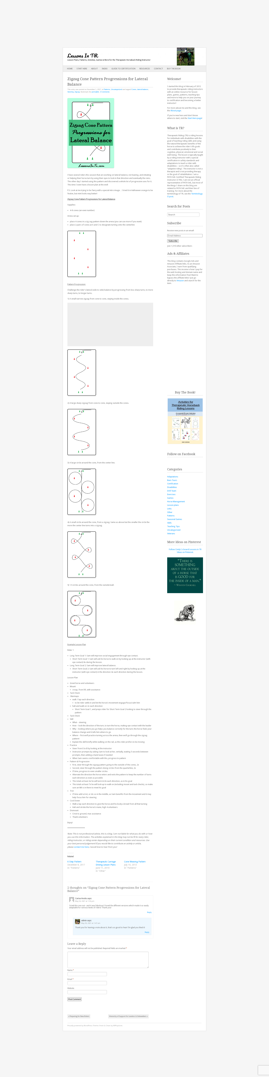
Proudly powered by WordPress (79, 1026)
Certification (172, 483)
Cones (133, 89)
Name (70, 970)
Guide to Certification (123, 68)
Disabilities (172, 487)
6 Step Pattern (74, 861)
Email (70, 979)
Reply (149, 912)
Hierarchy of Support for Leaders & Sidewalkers (128, 1016)
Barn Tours (172, 480)
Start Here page (195, 118)
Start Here (82, 68)
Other (169, 512)
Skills (169, 523)
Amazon (180, 280)
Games (170, 498)
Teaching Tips (173, 526)
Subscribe (172, 241)
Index (104, 68)
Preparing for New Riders (78, 1016)
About (94, 68)
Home (70, 68)
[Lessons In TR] (120, 57)
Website (70, 988)
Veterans (171, 533)
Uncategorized (116, 89)
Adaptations (172, 476)
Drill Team (171, 491)
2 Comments (105, 92)
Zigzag (77, 92)
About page (175, 110)
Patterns (107, 89)
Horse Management (176, 501)
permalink (95, 92)
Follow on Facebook (181, 454)
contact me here (81, 847)
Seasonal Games (174, 519)
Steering (70, 92)
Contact (158, 68)
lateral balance (142, 89)
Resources (144, 68)
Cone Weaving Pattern (135, 861)
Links (169, 508)
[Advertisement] (134, 22)
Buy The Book (174, 68)
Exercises (171, 494)
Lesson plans (173, 505)
